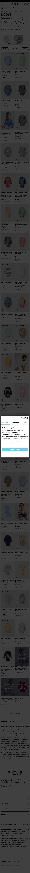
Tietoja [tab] (25, 422)
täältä (15, 440)
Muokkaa (14, 454)
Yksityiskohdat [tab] (15, 422)
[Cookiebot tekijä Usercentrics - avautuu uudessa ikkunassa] (21, 418)
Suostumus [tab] (5, 422)
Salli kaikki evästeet (15, 449)
